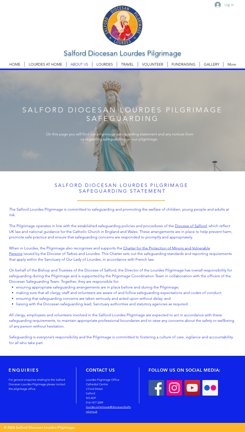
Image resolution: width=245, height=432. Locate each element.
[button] (104, 64)
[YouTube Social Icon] (192, 388)
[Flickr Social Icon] (210, 388)
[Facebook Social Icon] (156, 388)
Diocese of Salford (191, 226)
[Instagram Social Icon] (174, 388)
